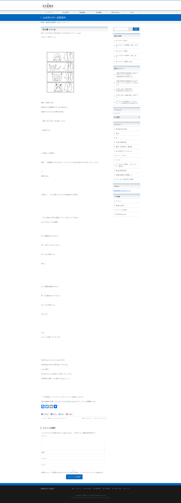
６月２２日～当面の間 (123, 89)
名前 (43, 452)
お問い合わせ (118, 488)
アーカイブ (116, 113)
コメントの (121, 210)
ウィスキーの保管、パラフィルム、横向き (126, 165)
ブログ (128, 488)
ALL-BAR (88, 488)
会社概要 (107, 488)
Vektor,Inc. (100, 497)
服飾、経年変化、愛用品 (124, 147)
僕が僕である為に (122, 129)
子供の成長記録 (121, 142)
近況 (117, 133)
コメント (44, 436)
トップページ (78, 488)
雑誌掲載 (98, 488)
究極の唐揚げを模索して (124, 175)
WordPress (81, 497)
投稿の (120, 205)
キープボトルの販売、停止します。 (126, 56)
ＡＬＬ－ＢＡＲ (121, 155)
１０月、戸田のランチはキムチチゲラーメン (54, 418)
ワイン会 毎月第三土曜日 (125, 179)
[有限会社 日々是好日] (48, 6)
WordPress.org (121, 214)
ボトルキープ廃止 (122, 51)
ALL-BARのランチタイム (125, 151)
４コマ (79, 33)
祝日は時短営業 (121, 170)
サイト (43, 465)
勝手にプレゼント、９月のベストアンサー (95, 418)
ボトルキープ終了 (122, 40)
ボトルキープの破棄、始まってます (127, 46)
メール (44, 458)
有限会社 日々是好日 (88, 495)
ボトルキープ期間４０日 (124, 61)
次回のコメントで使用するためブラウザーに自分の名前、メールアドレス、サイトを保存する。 (72, 472)
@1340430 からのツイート (122, 190)
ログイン (119, 201)
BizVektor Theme (91, 497)
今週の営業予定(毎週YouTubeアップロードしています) (127, 74)
